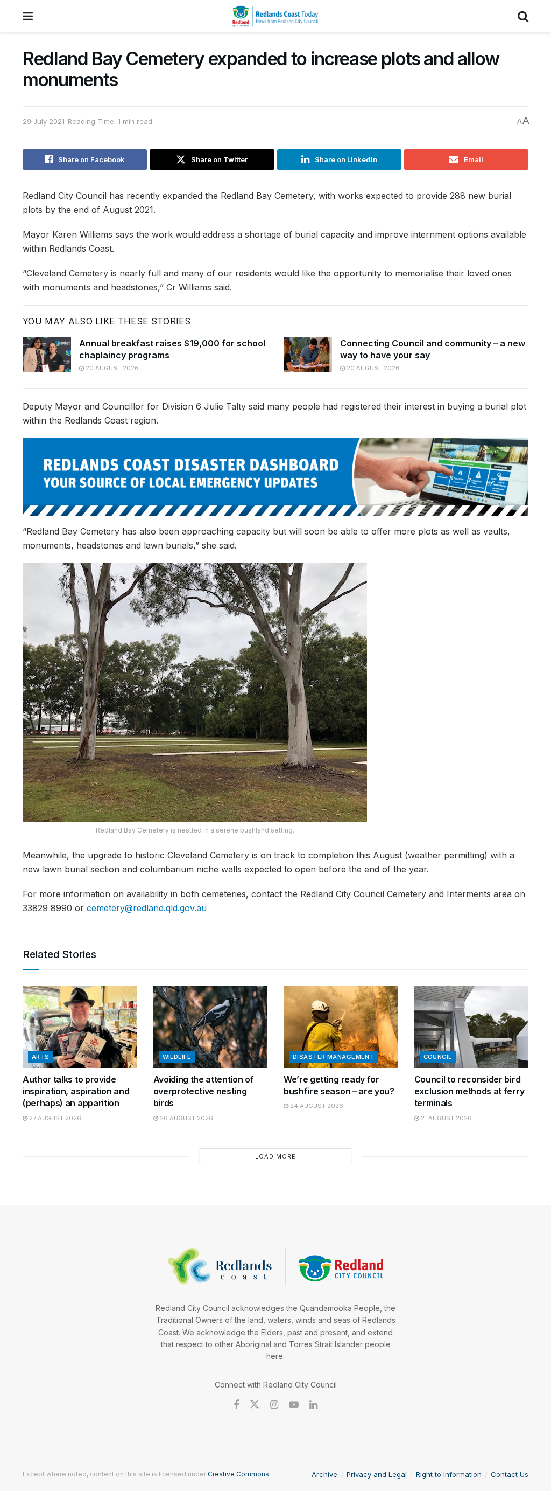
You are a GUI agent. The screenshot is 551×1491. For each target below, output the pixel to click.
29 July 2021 (44, 121)
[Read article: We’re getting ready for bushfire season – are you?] (341, 1027)
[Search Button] (523, 16)
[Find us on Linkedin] (313, 1405)
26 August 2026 (185, 1118)
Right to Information (449, 1474)
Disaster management (333, 1056)
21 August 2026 (445, 1118)
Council (437, 1056)
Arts (41, 1056)
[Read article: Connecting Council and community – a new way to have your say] (308, 354)
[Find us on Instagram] (274, 1405)
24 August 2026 (315, 1105)
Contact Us (509, 1474)
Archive (324, 1474)
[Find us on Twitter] (254, 1404)
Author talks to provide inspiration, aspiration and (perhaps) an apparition (76, 1091)
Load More (275, 1156)
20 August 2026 (111, 368)
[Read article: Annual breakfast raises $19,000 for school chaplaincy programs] (47, 354)
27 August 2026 (54, 1118)
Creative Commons (238, 1474)
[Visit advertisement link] (275, 477)
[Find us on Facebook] (236, 1405)
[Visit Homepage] (275, 16)
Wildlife (177, 1056)
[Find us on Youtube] (294, 1405)
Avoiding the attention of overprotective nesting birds (203, 1091)
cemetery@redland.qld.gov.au (147, 908)
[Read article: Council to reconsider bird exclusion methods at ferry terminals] (471, 1027)
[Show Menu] (28, 16)
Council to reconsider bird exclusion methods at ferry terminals (469, 1091)
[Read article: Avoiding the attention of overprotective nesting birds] (210, 1027)
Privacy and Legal (377, 1474)
